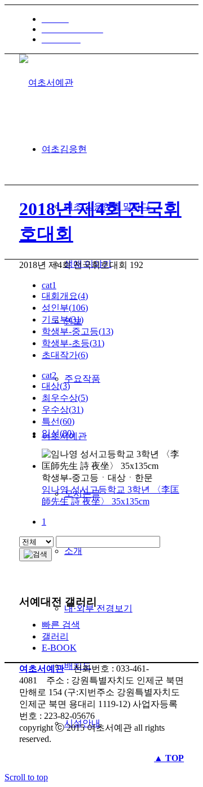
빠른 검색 (61, 624)
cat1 (49, 285)
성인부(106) (65, 307)
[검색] (35, 554)
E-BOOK (59, 647)
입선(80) (58, 433)
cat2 (49, 375)
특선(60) (58, 421)
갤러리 (55, 636)
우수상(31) (62, 409)
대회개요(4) (65, 296)
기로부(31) (62, 319)
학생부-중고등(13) (77, 331)
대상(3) (56, 386)
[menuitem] (113, 19)
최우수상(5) (65, 398)
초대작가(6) (65, 355)
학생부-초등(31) (73, 343)
